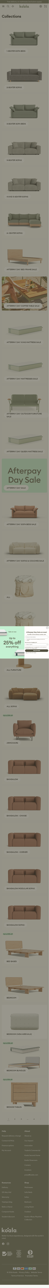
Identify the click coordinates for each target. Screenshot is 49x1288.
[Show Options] (47, 644)
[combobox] (36, 644)
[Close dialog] (47, 628)
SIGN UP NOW (36, 650)
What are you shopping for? (31, 642)
